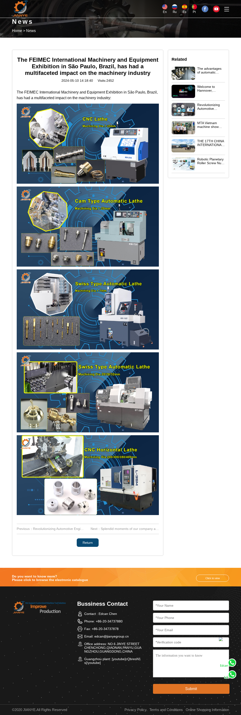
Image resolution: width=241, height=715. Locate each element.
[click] (224, 642)
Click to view (212, 578)
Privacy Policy (136, 710)
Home (17, 31)
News (31, 31)
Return (88, 542)
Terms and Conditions (166, 710)
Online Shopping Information (207, 710)
